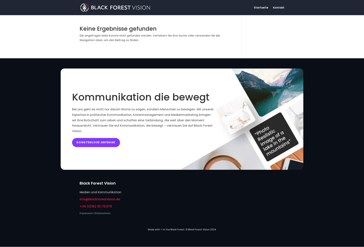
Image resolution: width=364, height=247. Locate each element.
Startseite (261, 7)
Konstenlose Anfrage (96, 142)
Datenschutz (103, 213)
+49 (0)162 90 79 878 (96, 206)
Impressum (86, 213)
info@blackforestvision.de (100, 199)
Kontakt (278, 7)
